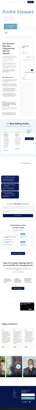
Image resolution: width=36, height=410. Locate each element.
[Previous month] (23, 57)
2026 (29, 56)
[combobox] (27, 80)
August (27, 56)
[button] (26, 52)
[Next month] (33, 57)
